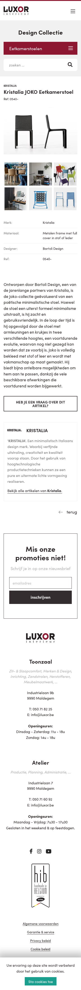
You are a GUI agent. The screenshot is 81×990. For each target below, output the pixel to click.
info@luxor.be (42, 714)
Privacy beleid (40, 941)
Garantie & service (40, 932)
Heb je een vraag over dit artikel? (40, 403)
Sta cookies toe (40, 981)
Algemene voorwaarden (40, 924)
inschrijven (40, 597)
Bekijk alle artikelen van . (34, 490)
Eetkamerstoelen (25, 48)
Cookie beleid (40, 949)
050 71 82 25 (42, 708)
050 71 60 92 (42, 799)
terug (71, 512)
